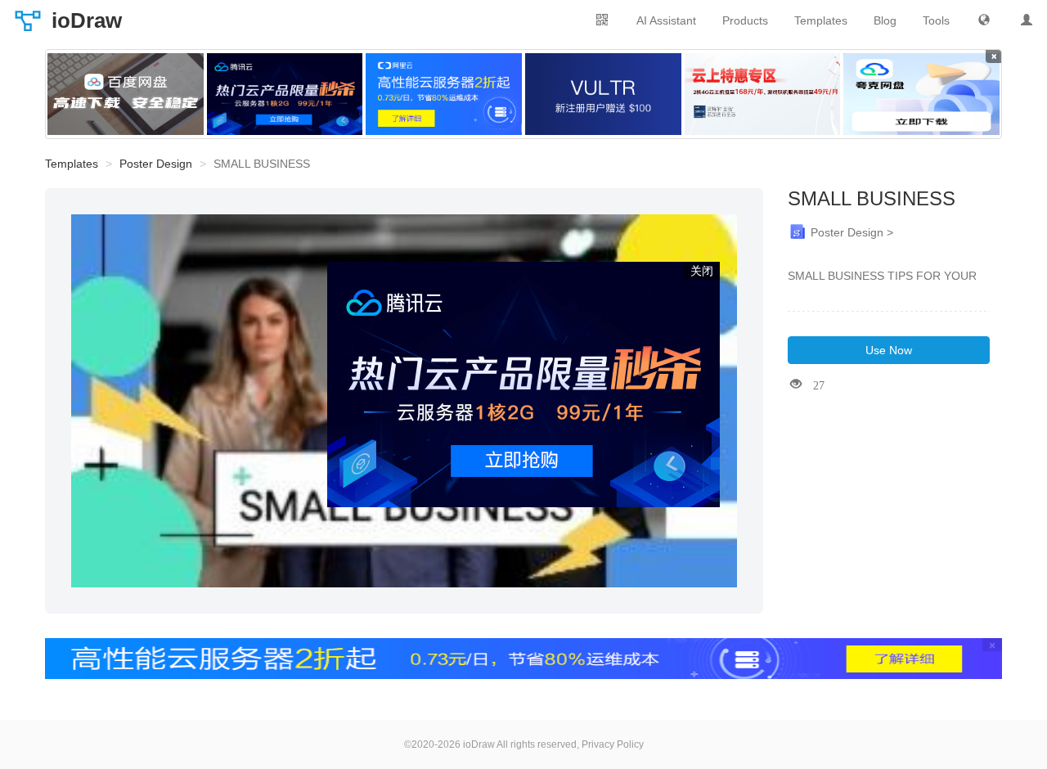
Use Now (888, 350)
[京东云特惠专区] (763, 94)
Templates (820, 20)
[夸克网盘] (921, 94)
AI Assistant (666, 20)
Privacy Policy (613, 744)
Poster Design (155, 163)
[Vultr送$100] (603, 94)
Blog (885, 20)
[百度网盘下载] (125, 94)
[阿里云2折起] (444, 94)
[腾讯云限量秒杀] (285, 94)
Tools (936, 20)
